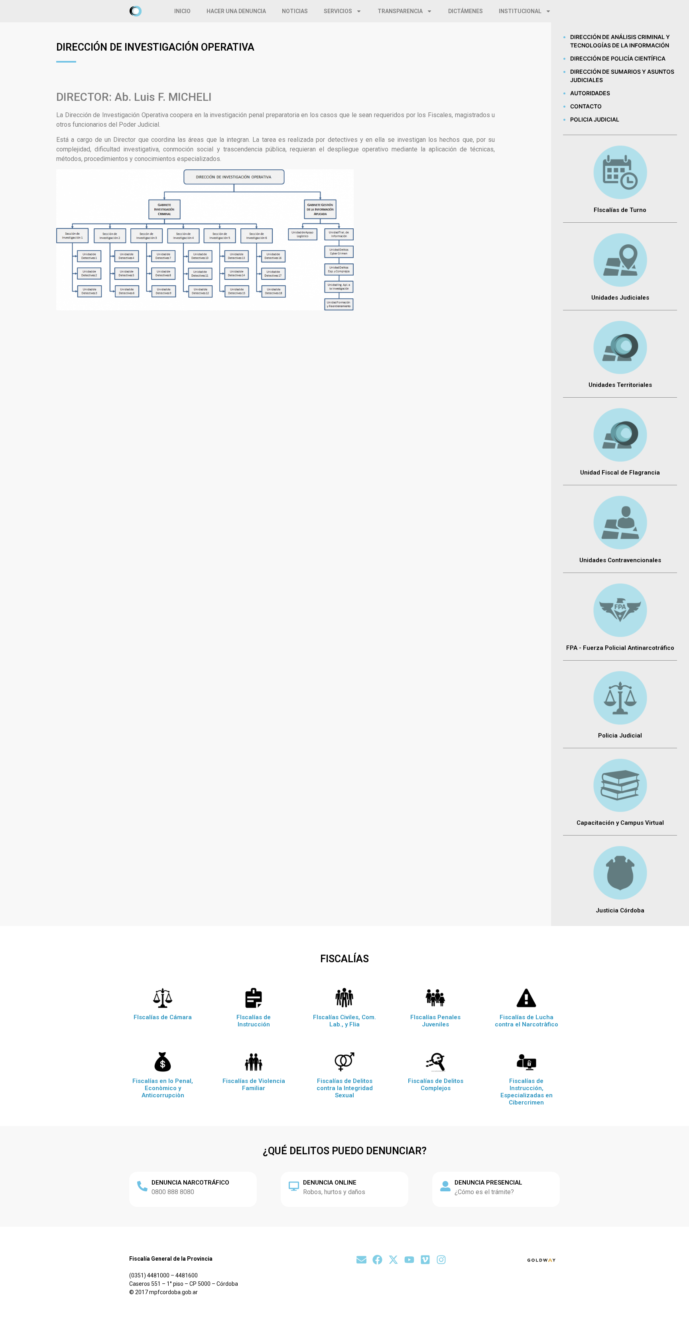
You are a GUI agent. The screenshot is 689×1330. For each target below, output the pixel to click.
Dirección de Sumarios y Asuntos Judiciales (622, 75)
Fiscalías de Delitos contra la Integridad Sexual (345, 1088)
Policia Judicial (620, 735)
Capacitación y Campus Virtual (620, 822)
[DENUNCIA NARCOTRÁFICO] (142, 1186)
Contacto (586, 106)
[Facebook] (377, 1260)
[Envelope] (361, 1260)
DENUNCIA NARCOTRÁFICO (190, 1182)
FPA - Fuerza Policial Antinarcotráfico (620, 647)
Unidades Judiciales (620, 297)
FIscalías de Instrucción (253, 1021)
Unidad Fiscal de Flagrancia (620, 472)
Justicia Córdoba (620, 910)
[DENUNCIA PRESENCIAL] (445, 1186)
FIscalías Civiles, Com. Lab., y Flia (344, 1021)
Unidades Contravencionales (620, 560)
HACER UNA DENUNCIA (236, 11)
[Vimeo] (425, 1260)
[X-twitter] (393, 1260)
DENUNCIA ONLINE (329, 1182)
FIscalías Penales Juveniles (435, 1021)
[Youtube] (409, 1260)
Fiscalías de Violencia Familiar (253, 1084)
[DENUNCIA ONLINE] (294, 1186)
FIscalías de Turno (620, 210)
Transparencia (400, 11)
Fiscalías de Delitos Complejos (435, 1084)
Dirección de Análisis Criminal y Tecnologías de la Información (620, 41)
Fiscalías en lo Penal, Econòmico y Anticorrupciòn (162, 1088)
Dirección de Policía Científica (617, 58)
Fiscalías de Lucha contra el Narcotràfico (526, 1021)
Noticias (295, 11)
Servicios (338, 11)
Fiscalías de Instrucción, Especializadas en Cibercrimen (526, 1091)
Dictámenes (465, 11)
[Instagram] (441, 1260)
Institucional (520, 11)
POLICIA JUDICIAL (594, 119)
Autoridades (590, 93)
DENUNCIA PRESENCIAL (488, 1182)
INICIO (182, 11)
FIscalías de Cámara (163, 1017)
